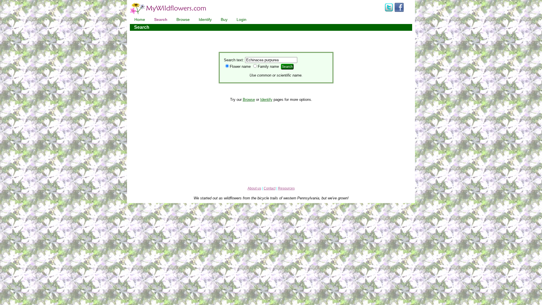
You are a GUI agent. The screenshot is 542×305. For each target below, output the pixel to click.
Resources (286, 188)
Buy (224, 19)
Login (241, 19)
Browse (183, 19)
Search (160, 19)
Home (139, 19)
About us (254, 188)
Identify (205, 19)
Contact (270, 188)
